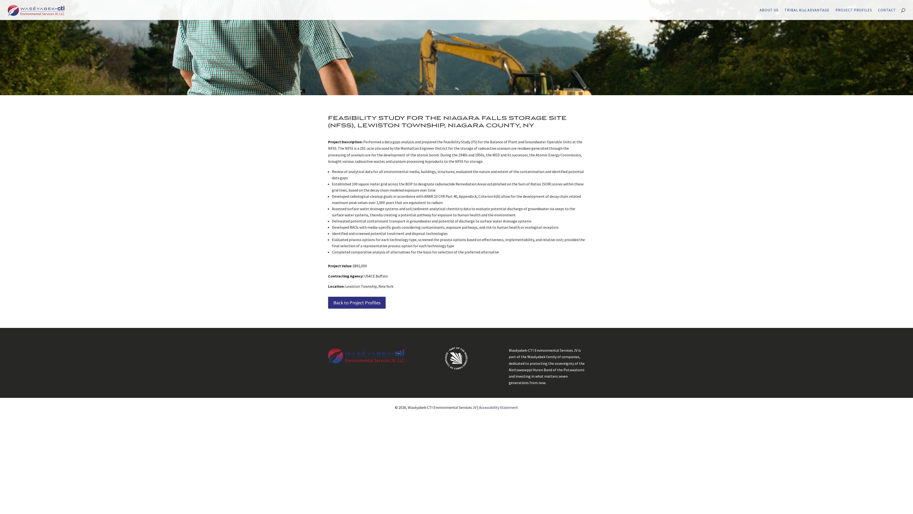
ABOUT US (769, 10)
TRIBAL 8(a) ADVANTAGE (807, 10)
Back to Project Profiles (356, 303)
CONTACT (887, 10)
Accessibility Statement (498, 407)
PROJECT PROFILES (853, 10)
